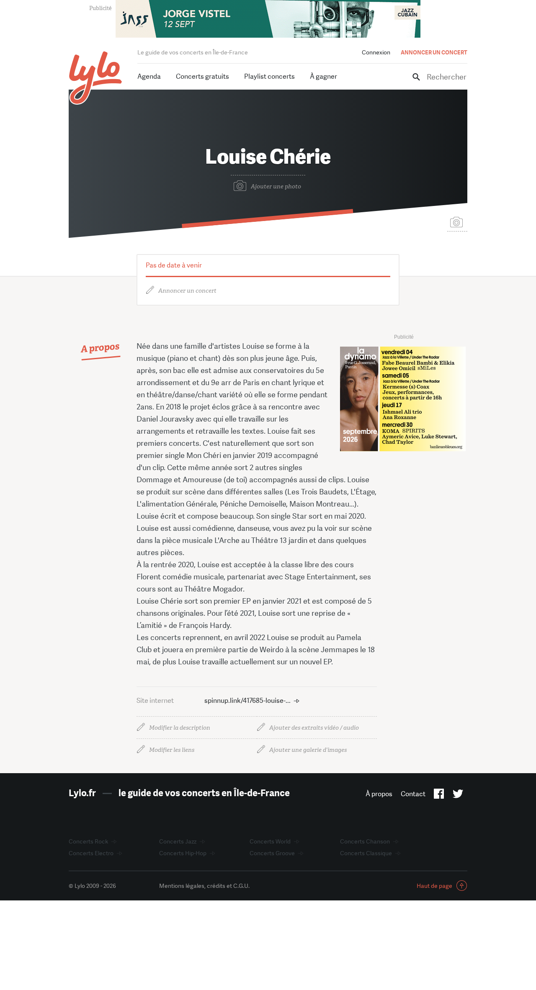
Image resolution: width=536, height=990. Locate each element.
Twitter (458, 795)
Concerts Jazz (177, 841)
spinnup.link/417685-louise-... (247, 700)
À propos (379, 793)
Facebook (439, 795)
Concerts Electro (91, 853)
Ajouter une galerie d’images (308, 750)
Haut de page (434, 886)
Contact (413, 793)
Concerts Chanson (365, 841)
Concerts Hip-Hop (182, 853)
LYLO (96, 77)
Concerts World (270, 841)
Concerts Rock (88, 841)
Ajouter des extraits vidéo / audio (314, 728)
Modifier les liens (171, 750)
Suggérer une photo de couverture (457, 221)
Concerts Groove (272, 853)
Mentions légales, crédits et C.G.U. (204, 886)
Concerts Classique (366, 853)
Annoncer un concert (187, 291)
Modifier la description (179, 728)
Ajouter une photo (276, 186)
